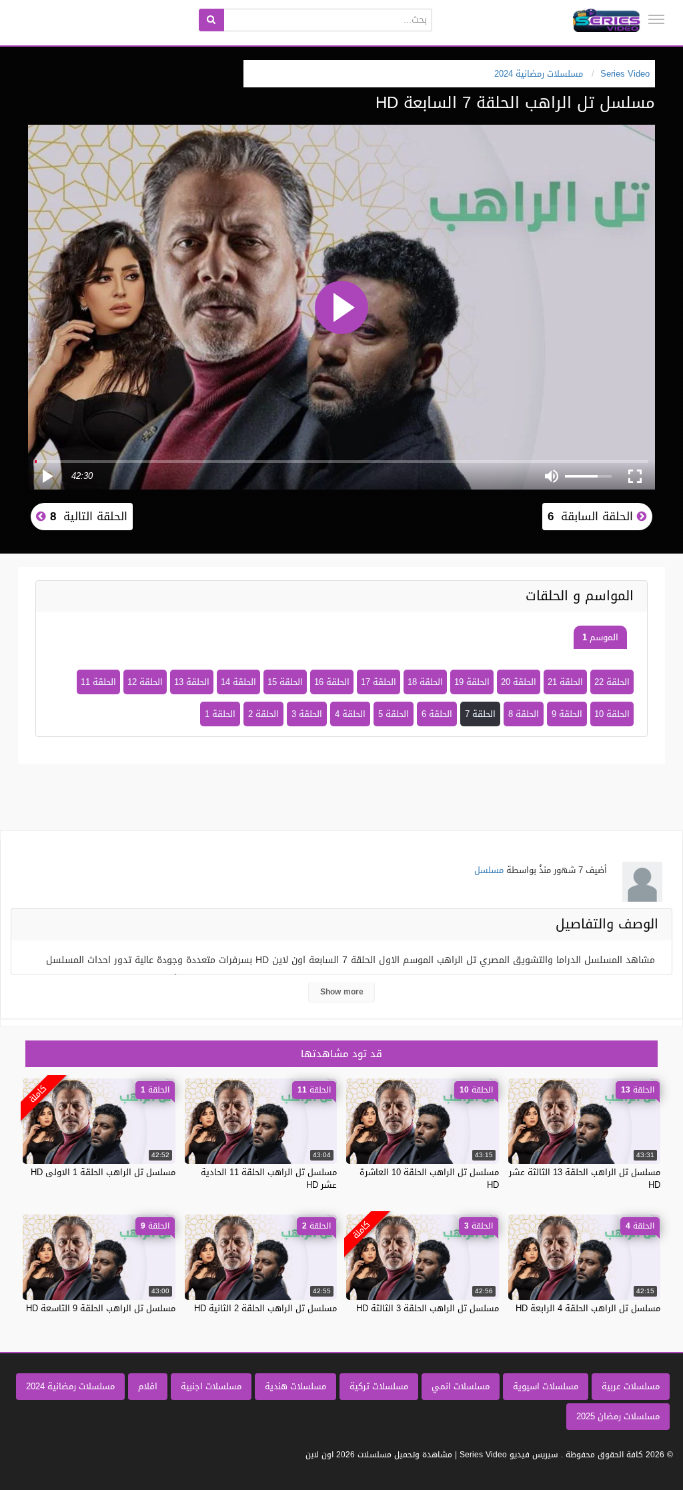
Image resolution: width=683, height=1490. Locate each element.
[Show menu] (656, 19)
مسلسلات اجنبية (211, 1386)
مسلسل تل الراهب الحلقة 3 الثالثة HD (427, 1308)
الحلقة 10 (612, 714)
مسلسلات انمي (461, 1386)
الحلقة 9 (567, 714)
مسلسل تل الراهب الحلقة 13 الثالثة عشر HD (584, 1178)
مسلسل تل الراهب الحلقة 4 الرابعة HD (588, 1308)
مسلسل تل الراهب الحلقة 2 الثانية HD (265, 1308)
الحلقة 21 (565, 682)
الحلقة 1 (220, 714)
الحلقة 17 (378, 682)
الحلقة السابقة (592, 516)
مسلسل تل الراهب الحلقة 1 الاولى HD (103, 1172)
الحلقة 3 (306, 714)
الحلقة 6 (437, 714)
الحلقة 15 (285, 682)
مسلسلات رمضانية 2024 (70, 1386)
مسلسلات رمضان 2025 (618, 1416)
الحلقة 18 (425, 682)
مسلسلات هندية (295, 1386)
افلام (147, 1386)
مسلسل (489, 870)
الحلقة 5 (393, 714)
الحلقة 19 (472, 682)
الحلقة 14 (238, 682)
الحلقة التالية (86, 516)
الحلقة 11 (98, 682)
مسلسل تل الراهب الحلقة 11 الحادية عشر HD (269, 1178)
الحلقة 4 (350, 714)
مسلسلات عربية (631, 1386)
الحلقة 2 (263, 714)
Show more (342, 991)
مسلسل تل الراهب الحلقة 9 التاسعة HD (100, 1308)
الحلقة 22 (612, 682)
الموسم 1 (600, 637)
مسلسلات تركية (379, 1386)
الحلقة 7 (480, 714)
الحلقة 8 (523, 714)
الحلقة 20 (518, 682)
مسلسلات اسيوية (545, 1386)
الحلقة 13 (191, 682)
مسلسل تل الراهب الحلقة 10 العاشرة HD (429, 1178)
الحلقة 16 (332, 682)
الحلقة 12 (145, 682)
